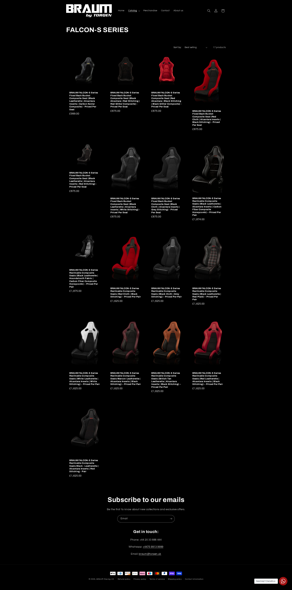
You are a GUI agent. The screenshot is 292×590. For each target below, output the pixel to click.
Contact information (194, 579)
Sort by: (177, 47)
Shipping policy (175, 579)
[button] (133, 10)
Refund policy (124, 579)
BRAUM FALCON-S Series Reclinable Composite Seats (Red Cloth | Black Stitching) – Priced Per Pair (125, 292)
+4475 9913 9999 (153, 547)
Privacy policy (140, 579)
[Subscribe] (171, 518)
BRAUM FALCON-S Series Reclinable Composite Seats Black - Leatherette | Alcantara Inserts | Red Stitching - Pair (84, 466)
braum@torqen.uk (150, 554)
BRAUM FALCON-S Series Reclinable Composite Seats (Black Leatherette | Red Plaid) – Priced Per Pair (206, 294)
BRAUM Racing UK (105, 579)
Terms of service (157, 579)
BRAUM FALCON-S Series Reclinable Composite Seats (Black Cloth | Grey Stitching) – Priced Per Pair (166, 292)
